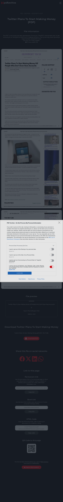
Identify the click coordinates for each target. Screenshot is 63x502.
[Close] (59, 223)
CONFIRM (20, 273)
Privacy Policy (40, 279)
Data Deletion (22, 279)
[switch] (52, 249)
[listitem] (31, 245)
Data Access (31, 279)
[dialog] (31, 251)
